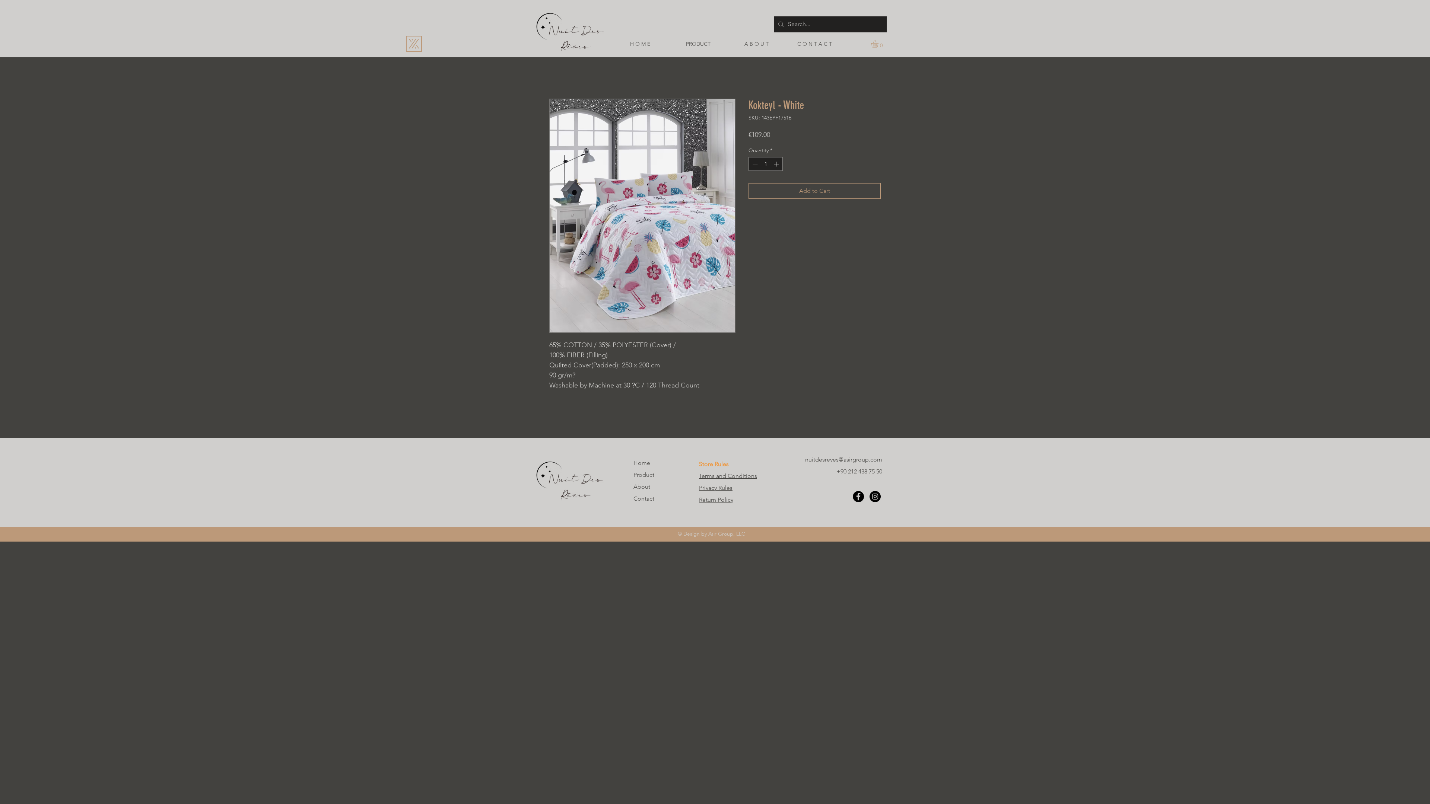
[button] (879, 44)
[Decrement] (754, 163)
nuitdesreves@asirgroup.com (843, 459)
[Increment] (777, 163)
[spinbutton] (765, 163)
